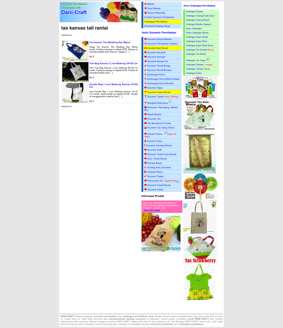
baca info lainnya (152, 210)
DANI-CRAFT (192, 321)
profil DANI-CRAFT (198, 319)
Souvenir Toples (155, 96)
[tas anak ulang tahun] (199, 300)
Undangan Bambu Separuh (198, 24)
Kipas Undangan (193, 28)
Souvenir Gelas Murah (158, 92)
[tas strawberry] (200, 263)
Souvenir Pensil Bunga (158, 65)
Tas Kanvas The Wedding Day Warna (109, 42)
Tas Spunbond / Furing (159, 123)
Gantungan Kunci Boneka (160, 83)
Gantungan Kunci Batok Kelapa (163, 79)
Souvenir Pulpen (155, 176)
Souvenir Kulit (154, 149)
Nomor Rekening (156, 12)
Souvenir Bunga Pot (157, 61)
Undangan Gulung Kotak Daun (200, 16)
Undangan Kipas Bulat (196, 41)
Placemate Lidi (154, 180)
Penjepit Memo (155, 172)
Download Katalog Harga (157, 26)
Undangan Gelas (194, 73)
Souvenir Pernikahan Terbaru (163, 43)
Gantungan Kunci (156, 74)
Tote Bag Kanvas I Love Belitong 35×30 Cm (113, 63)
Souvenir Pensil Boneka (159, 70)
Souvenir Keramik (156, 52)
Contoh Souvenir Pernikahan (159, 17)
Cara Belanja (153, 8)
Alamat (150, 4)
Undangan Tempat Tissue (198, 69)
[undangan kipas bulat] (200, 200)
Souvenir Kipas (155, 87)
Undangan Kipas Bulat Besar (199, 45)
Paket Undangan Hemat (197, 33)
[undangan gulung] (199, 172)
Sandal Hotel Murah (158, 48)
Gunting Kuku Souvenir (159, 167)
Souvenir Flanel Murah (159, 185)
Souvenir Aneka (155, 189)
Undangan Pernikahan (156, 21)
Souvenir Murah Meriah (159, 39)
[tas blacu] (199, 132)
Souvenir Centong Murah (159, 145)
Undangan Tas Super (196, 60)
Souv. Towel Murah (157, 158)
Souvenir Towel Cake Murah (161, 154)
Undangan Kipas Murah (197, 37)
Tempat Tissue (154, 134)
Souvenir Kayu (154, 141)
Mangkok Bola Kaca (158, 103)
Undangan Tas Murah (196, 54)
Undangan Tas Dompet (197, 50)
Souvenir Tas (154, 118)
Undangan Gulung (194, 11)
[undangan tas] (200, 99)
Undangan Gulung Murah (197, 20)
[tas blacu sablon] (199, 233)
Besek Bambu (154, 114)
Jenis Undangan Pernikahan (199, 5)
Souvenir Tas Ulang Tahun (160, 127)
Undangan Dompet (194, 64)
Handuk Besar (154, 163)
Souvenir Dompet (156, 57)
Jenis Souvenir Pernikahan (159, 32)
